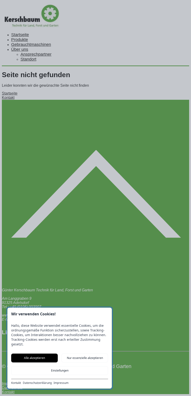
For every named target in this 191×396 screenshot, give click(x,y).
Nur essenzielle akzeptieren (85, 358)
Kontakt (16, 383)
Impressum (61, 383)
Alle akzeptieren (34, 358)
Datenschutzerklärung (37, 383)
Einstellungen (59, 370)
